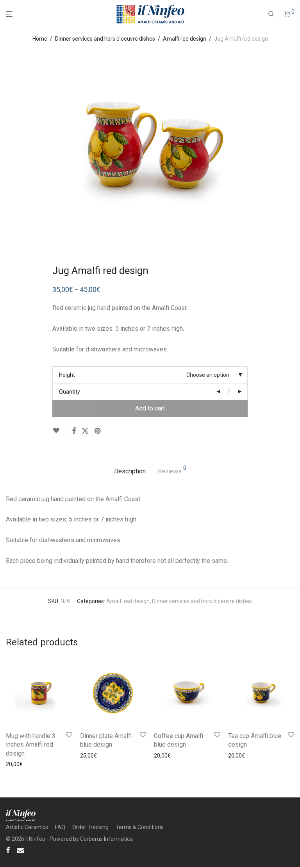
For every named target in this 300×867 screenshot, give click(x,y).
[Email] (20, 850)
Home (39, 39)
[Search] (271, 14)
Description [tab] (130, 471)
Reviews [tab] (172, 470)
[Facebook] (8, 850)
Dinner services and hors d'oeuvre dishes (105, 39)
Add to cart (150, 408)
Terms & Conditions (140, 827)
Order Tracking (90, 827)
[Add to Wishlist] (59, 430)
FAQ (60, 827)
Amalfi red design (184, 39)
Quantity (69, 392)
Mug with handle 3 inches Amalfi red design (30, 744)
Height (67, 375)
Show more (49, 764)
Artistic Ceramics (27, 827)
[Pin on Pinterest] (98, 431)
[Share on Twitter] (85, 431)
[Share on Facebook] (74, 431)
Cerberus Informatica (106, 839)
